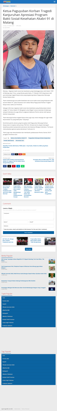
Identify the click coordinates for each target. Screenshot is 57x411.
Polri (4, 297)
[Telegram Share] (18, 166)
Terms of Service (25, 409)
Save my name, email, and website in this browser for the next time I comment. (25, 229)
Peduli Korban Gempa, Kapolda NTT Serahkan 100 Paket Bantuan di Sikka (39, 189)
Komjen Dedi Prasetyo (8, 319)
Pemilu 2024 (6, 301)
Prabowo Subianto (7, 325)
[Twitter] (16, 154)
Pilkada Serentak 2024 (8, 307)
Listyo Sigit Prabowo (8, 322)
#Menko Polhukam (8, 316)
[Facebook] (13, 154)
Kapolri (4, 304)
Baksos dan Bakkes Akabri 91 (19, 138)
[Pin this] (14, 166)
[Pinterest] (20, 154)
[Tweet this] (9, 166)
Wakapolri (5, 313)
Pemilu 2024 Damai (9, 140)
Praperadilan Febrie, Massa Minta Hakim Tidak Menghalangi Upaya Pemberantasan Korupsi (36, 242)
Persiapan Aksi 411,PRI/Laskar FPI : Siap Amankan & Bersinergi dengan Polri (43, 159)
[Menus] (55, 1)
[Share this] (5, 166)
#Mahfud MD (6, 310)
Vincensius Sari (20, 140)
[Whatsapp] (22, 166)
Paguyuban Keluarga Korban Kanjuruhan (39, 138)
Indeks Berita (17, 409)
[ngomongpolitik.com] (7, 1)
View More (28, 249)
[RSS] (23, 154)
